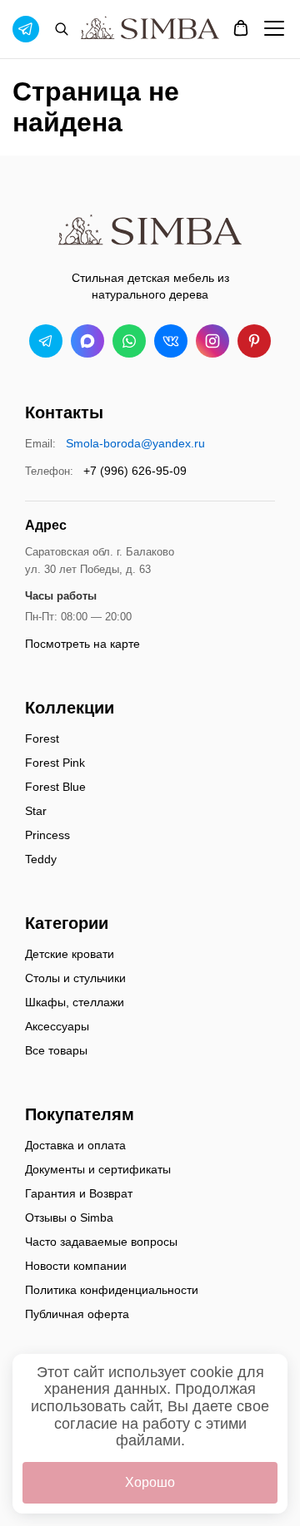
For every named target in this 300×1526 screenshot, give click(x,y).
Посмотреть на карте (82, 643)
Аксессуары (57, 1026)
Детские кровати (69, 954)
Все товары (56, 1050)
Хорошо (150, 1482)
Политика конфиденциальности (111, 1289)
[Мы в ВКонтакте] (171, 341)
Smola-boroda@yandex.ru (135, 443)
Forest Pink (55, 762)
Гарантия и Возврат (78, 1193)
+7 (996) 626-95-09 (135, 470)
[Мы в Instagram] (212, 341)
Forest (42, 738)
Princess (47, 835)
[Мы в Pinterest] (254, 341)
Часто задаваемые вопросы (101, 1241)
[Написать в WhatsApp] (129, 341)
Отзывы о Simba (69, 1217)
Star (36, 810)
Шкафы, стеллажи (74, 1002)
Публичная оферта (77, 1314)
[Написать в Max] (87, 341)
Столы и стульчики (75, 978)
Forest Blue (55, 786)
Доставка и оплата (75, 1145)
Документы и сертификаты (98, 1169)
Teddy (41, 859)
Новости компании (76, 1265)
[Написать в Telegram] (45, 341)
